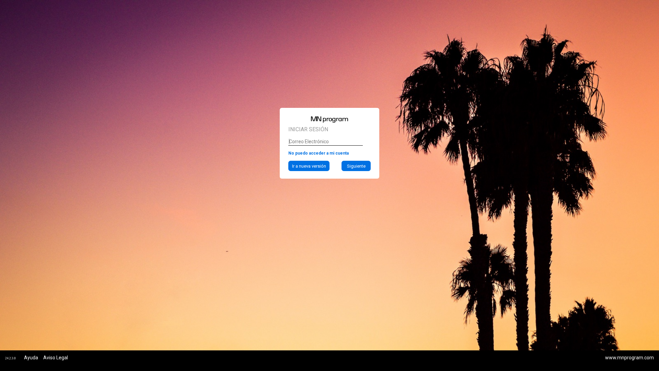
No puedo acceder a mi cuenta (318, 153)
